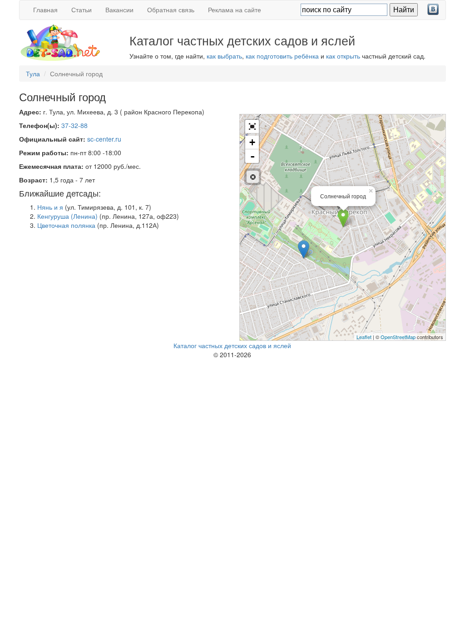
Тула (33, 73)
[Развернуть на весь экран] (252, 126)
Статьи (81, 9)
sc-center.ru (104, 138)
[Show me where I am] (253, 177)
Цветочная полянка (66, 225)
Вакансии (119, 9)
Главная (45, 9)
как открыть (343, 55)
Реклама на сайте (234, 9)
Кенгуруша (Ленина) (67, 216)
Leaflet (363, 336)
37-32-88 (74, 125)
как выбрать (224, 55)
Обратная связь (170, 9)
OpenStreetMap (398, 336)
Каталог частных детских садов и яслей (232, 345)
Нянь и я (50, 207)
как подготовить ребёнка (282, 55)
